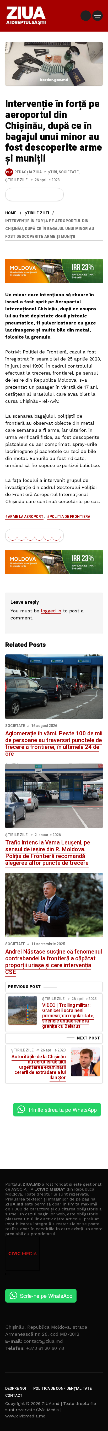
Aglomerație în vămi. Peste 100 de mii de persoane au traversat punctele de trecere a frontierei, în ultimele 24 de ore (53, 743)
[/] (85, 15)
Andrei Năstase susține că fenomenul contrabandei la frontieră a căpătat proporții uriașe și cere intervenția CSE (53, 962)
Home (11, 213)
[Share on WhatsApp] (30, 194)
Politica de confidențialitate (62, 1388)
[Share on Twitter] (21, 194)
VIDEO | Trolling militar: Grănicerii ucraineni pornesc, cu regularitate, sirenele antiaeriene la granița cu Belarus (68, 1016)
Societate (69, 172)
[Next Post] (85, 1062)
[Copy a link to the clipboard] (56, 194)
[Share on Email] (48, 194)
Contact (14, 1395)
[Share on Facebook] (12, 194)
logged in (51, 610)
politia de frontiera (70, 516)
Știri (52, 172)
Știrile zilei (17, 180)
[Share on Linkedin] (39, 194)
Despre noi (15, 1388)
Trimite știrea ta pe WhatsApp (62, 1109)
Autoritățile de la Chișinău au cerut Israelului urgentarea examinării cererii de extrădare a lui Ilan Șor (39, 1067)
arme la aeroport (26, 516)
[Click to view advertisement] (54, 271)
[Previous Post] (22, 1010)
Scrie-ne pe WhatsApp (46, 1295)
